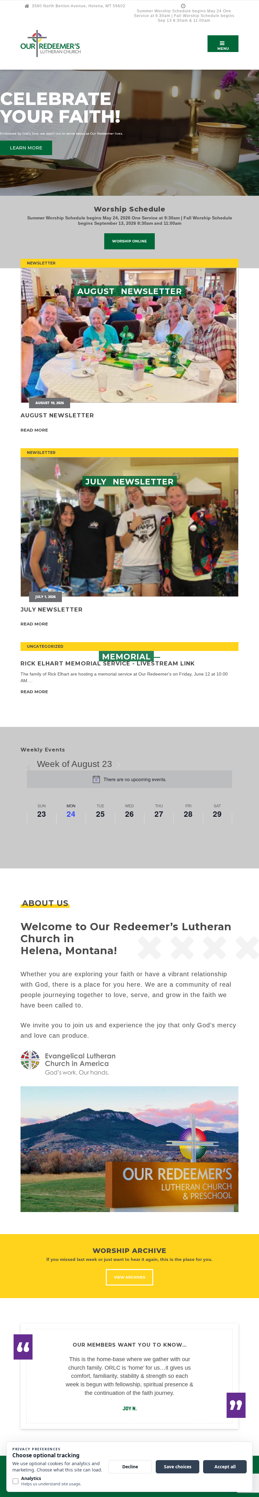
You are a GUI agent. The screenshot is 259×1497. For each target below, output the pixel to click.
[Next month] (118, 765)
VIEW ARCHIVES (129, 1277)
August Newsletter (57, 415)
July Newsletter (52, 609)
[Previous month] (30, 765)
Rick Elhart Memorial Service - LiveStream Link (108, 663)
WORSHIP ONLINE (129, 241)
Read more (34, 429)
